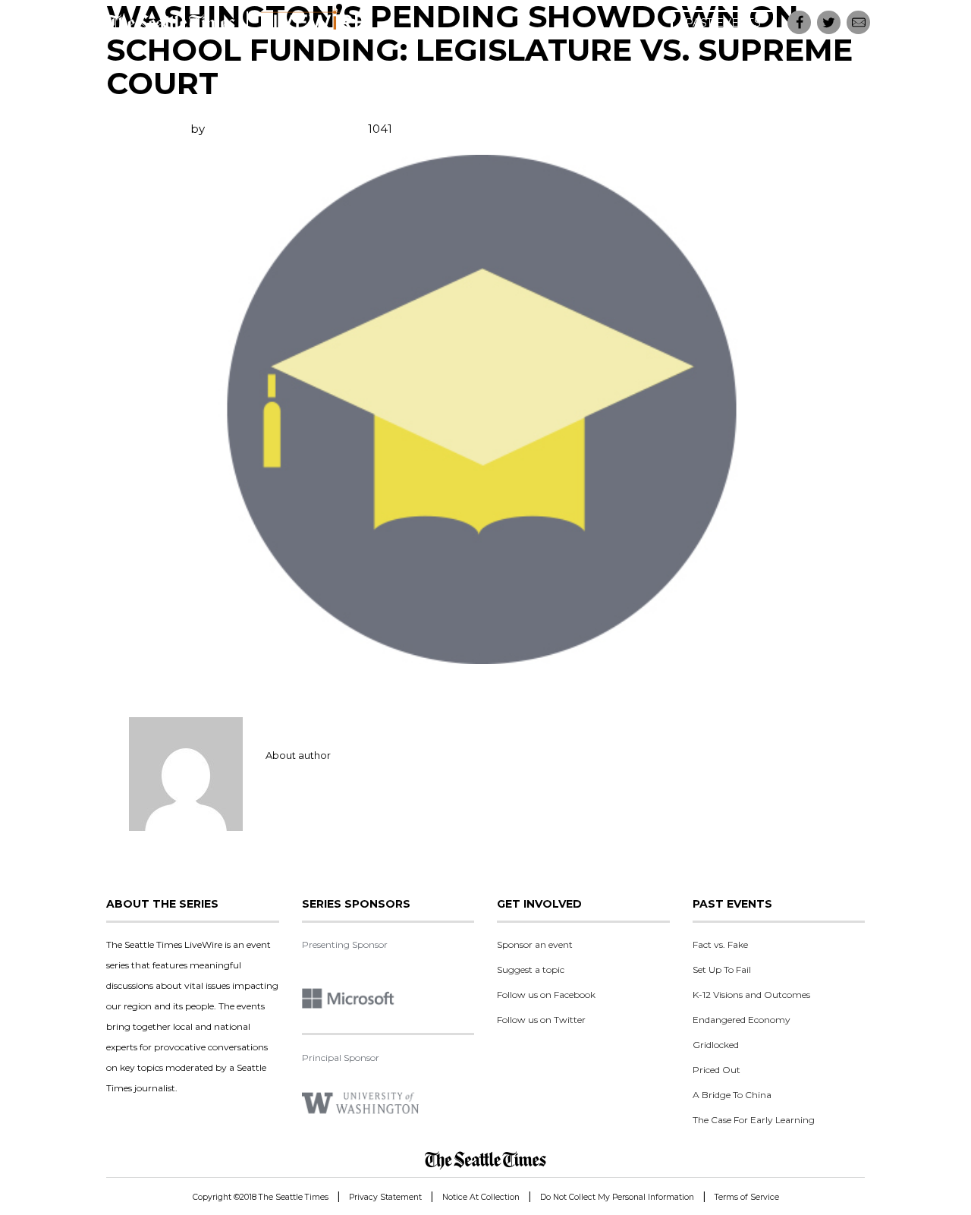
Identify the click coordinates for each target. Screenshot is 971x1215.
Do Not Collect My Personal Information (617, 1197)
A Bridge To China (732, 1094)
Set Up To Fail (722, 969)
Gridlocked (716, 1044)
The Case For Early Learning (754, 1119)
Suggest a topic (530, 969)
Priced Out (716, 1069)
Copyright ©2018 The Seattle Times (260, 1197)
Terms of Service (747, 1197)
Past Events (723, 23)
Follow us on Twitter (541, 1019)
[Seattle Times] (485, 1160)
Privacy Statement (385, 1197)
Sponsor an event (535, 944)
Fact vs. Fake (720, 944)
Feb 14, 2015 (141, 128)
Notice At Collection (481, 1197)
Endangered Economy (741, 1019)
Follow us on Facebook (546, 994)
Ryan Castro (242, 128)
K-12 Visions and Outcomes (751, 994)
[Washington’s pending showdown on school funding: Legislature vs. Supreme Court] (485, 409)
